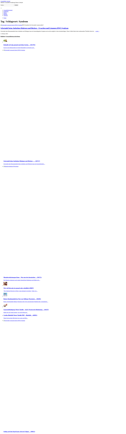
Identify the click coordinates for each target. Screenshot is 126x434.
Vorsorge (6, 15)
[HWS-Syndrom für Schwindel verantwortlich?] (11, 25)
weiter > (97, 31)
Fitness (5, 12)
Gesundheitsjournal (8, 10)
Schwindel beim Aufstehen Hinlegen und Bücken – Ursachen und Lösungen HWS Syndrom (34, 28)
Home (5, 18)
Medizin (5, 14)
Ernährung (6, 11)
